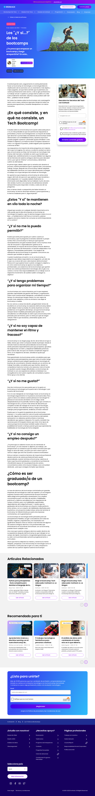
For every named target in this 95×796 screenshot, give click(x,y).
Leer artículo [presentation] (20, 598)
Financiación (71, 12)
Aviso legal (10, 790)
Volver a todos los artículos (18, 17)
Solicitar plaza (84, 7)
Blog (78, 12)
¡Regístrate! (40, 706)
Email (12, 688)
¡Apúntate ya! (58, 2)
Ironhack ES (10, 722)
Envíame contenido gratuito (72, 140)
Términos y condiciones (22, 790)
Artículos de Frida (26, 63)
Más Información (67, 7)
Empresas (87, 12)
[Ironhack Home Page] (9, 7)
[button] (11, 12)
